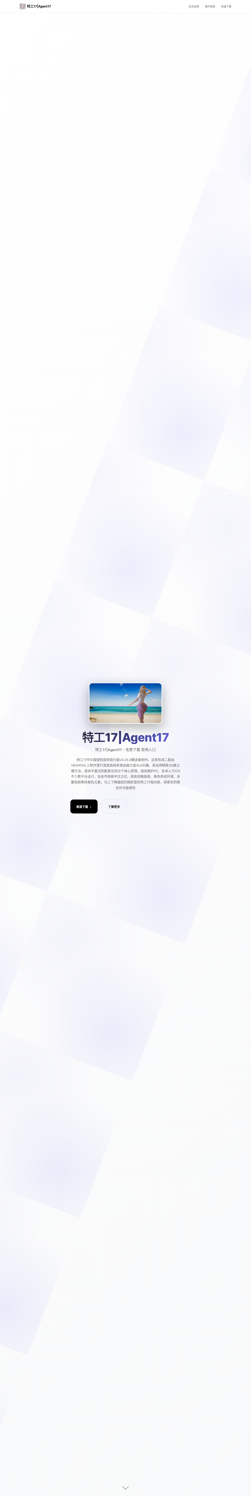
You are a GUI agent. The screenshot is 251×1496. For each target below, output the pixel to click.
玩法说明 (194, 6)
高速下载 (226, 6)
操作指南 (210, 6)
